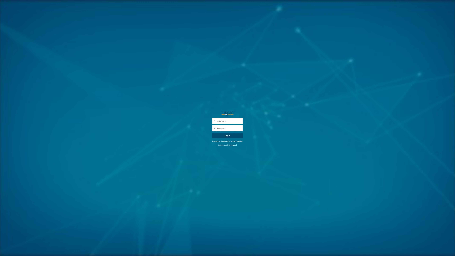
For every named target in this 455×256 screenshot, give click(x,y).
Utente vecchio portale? (227, 145)
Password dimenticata (221, 141)
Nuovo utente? (237, 141)
